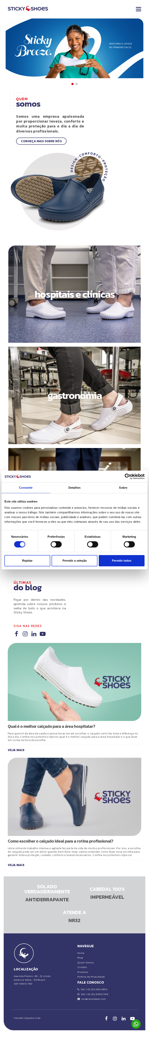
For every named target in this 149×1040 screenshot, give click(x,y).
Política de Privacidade (91, 977)
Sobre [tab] (123, 487)
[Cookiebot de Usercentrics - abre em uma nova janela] (128, 476)
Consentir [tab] (26, 487)
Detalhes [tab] (74, 487)
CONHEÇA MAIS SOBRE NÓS (41, 141)
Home (80, 953)
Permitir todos (121, 560)
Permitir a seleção (74, 560)
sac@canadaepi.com (93, 999)
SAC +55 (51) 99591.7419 (94, 994)
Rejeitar (27, 560)
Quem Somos (85, 962)
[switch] (56, 544)
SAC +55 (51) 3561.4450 (93, 989)
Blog (80, 957)
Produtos (82, 972)
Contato (82, 967)
